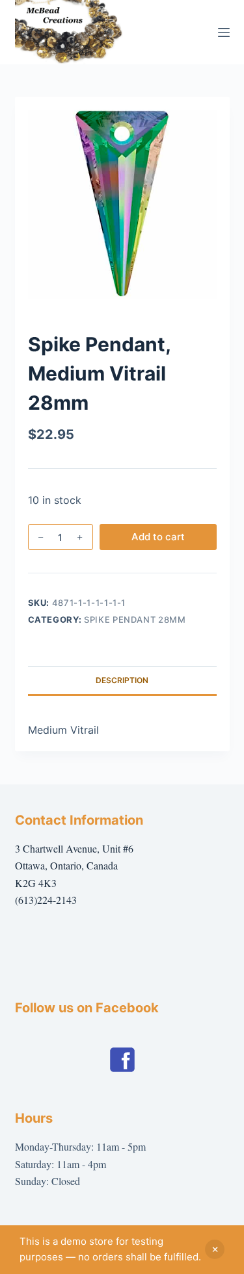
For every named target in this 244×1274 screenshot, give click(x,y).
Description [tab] (122, 680)
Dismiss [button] (214, 1249)
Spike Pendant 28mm (135, 619)
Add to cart (158, 537)
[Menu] (224, 32)
